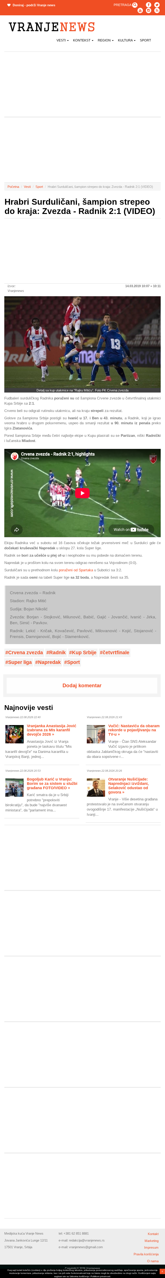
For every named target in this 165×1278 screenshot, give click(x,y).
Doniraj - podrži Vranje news (33, 5)
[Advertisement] (82, 84)
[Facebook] (148, 5)
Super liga (20, 662)
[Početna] (53, 27)
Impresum (151, 1247)
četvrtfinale (116, 652)
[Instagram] (148, 10)
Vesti (62, 40)
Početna (13, 186)
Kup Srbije (84, 652)
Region (105, 40)
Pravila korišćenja (146, 1254)
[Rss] (157, 10)
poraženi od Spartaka (76, 570)
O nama (153, 1261)
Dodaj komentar (82, 685)
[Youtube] (140, 10)
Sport (145, 40)
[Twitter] (157, 5)
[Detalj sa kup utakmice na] (82, 342)
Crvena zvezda (25, 652)
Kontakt (153, 1234)
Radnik (57, 652)
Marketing (152, 1241)
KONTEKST (82, 40)
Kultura (125, 40)
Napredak (49, 662)
